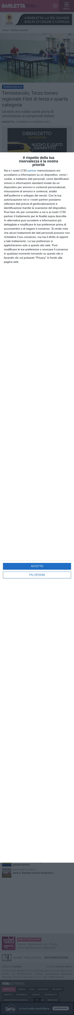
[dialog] (37, 507)
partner (32, 170)
